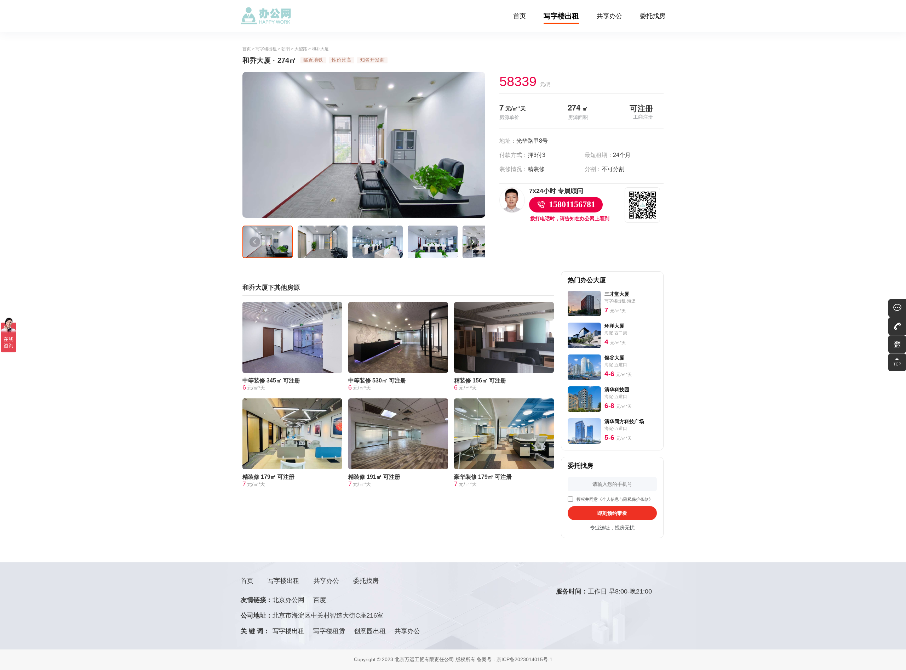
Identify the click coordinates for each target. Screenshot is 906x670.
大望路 (300, 48)
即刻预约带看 (612, 513)
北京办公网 (288, 599)
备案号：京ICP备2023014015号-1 (514, 659)
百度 (319, 599)
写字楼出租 (561, 16)
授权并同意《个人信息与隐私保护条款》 (615, 499)
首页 (519, 15)
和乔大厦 (320, 48)
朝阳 (285, 48)
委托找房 (652, 15)
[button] (255, 242)
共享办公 (609, 15)
